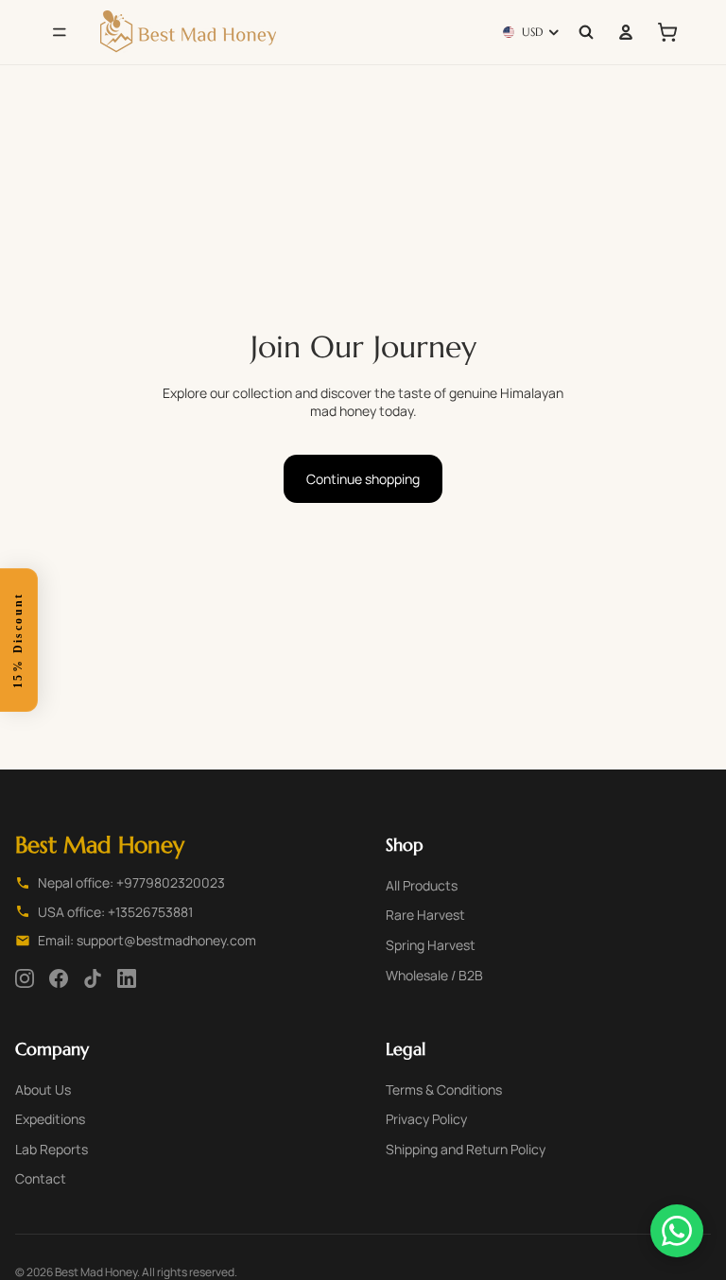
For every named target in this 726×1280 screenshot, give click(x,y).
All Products (422, 885)
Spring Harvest (430, 945)
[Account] (626, 32)
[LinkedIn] (126, 978)
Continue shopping (363, 479)
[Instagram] (24, 978)
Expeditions (50, 1119)
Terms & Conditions (444, 1089)
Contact (40, 1178)
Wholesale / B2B (434, 975)
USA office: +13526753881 (115, 912)
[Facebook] (58, 978)
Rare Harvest (425, 915)
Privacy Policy (426, 1119)
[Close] (37, 569)
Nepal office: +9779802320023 (131, 882)
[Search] (586, 32)
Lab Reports (51, 1149)
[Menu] (59, 32)
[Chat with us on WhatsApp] (676, 1230)
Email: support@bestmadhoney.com (147, 940)
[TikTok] (92, 978)
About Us (43, 1089)
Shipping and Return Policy (465, 1149)
